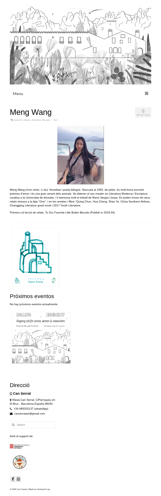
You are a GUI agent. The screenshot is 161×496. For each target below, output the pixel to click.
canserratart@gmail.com (29, 413)
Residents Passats (41, 120)
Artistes (27, 120)
